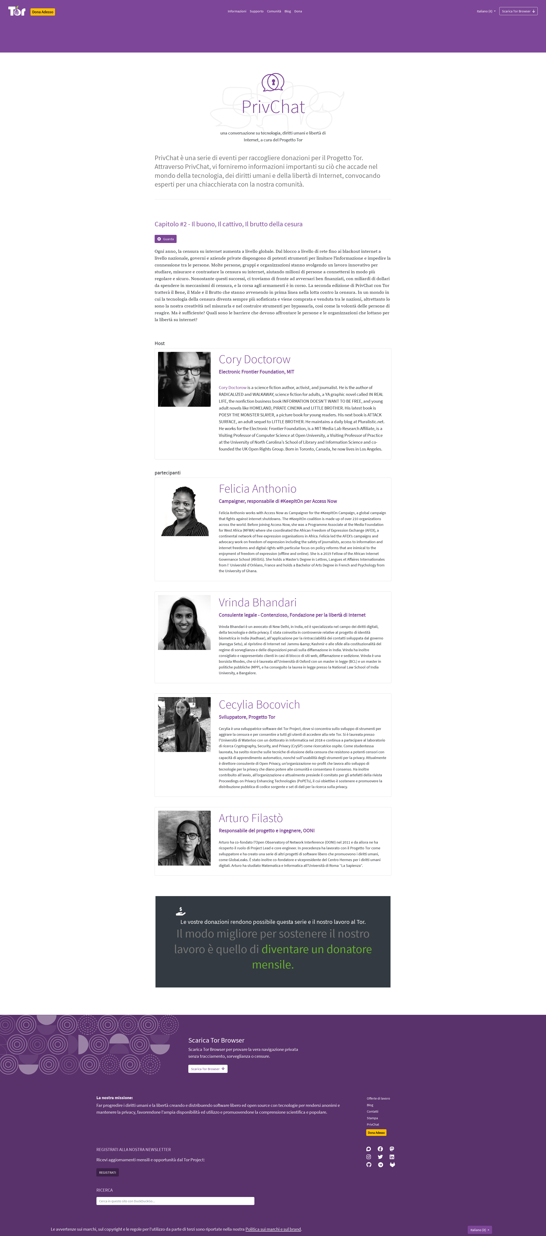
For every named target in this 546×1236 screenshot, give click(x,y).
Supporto (257, 11)
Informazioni (237, 11)
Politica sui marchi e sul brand (273, 1229)
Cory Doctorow (233, 387)
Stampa (372, 1118)
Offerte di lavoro (378, 1098)
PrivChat (373, 1124)
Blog (288, 11)
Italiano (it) (485, 11)
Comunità (274, 11)
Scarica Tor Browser (516, 11)
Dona (298, 11)
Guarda (168, 239)
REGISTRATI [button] (107, 1172)
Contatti (372, 1111)
